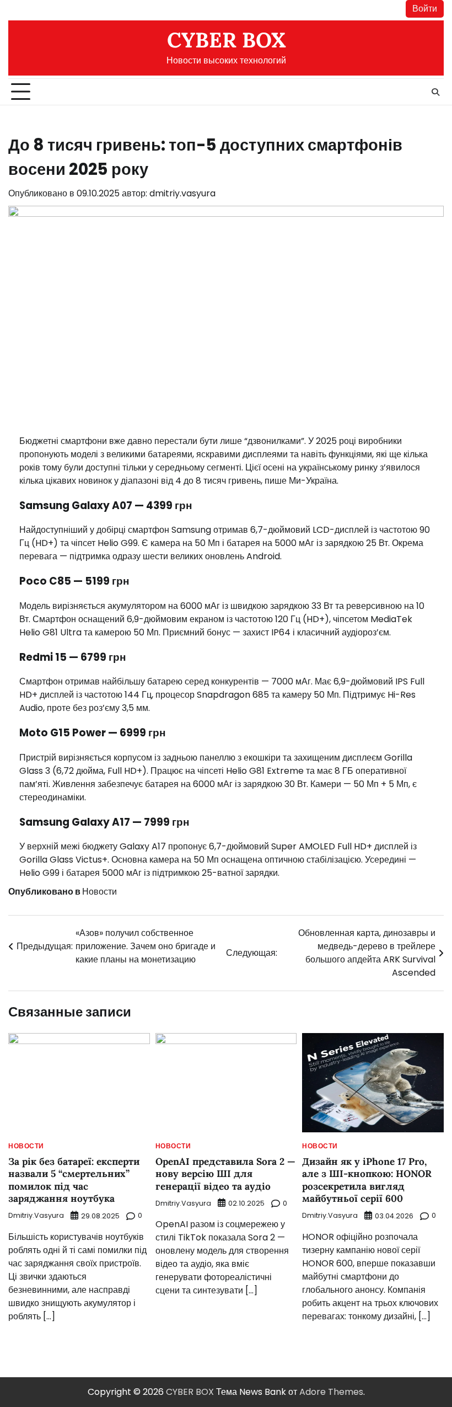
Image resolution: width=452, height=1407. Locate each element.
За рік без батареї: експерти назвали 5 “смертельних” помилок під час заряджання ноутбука (73, 1180)
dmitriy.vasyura (182, 193)
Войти (424, 8)
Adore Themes (331, 1391)
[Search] (435, 92)
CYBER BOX (226, 39)
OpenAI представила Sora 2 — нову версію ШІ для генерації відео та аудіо (225, 1173)
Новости (99, 891)
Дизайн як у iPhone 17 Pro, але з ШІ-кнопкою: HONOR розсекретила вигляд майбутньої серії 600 (367, 1180)
